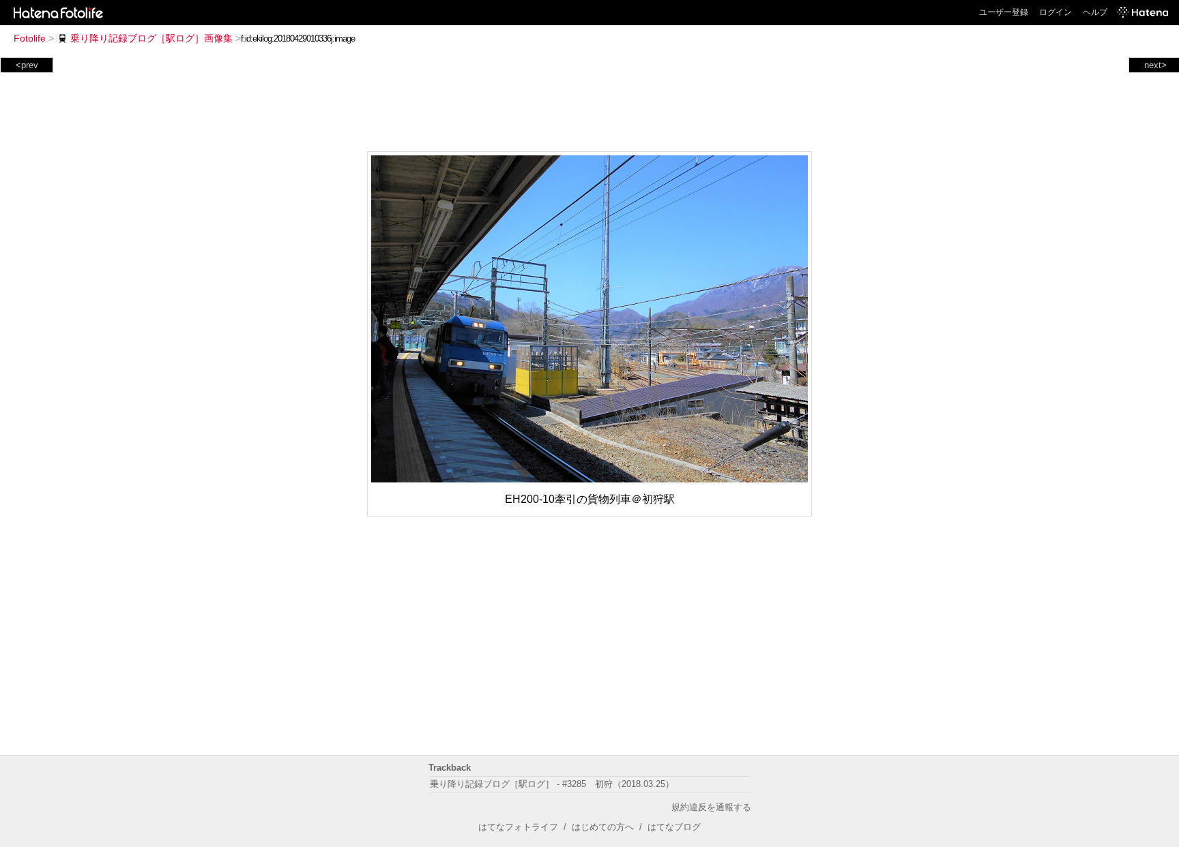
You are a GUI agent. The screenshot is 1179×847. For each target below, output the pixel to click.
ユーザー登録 (1003, 12)
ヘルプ (1095, 12)
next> (1155, 65)
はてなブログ (674, 827)
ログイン (1055, 12)
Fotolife (30, 38)
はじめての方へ (603, 827)
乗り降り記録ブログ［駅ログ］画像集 (151, 38)
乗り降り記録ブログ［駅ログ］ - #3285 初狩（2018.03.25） (552, 784)
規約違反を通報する (711, 807)
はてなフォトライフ (518, 827)
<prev (27, 65)
